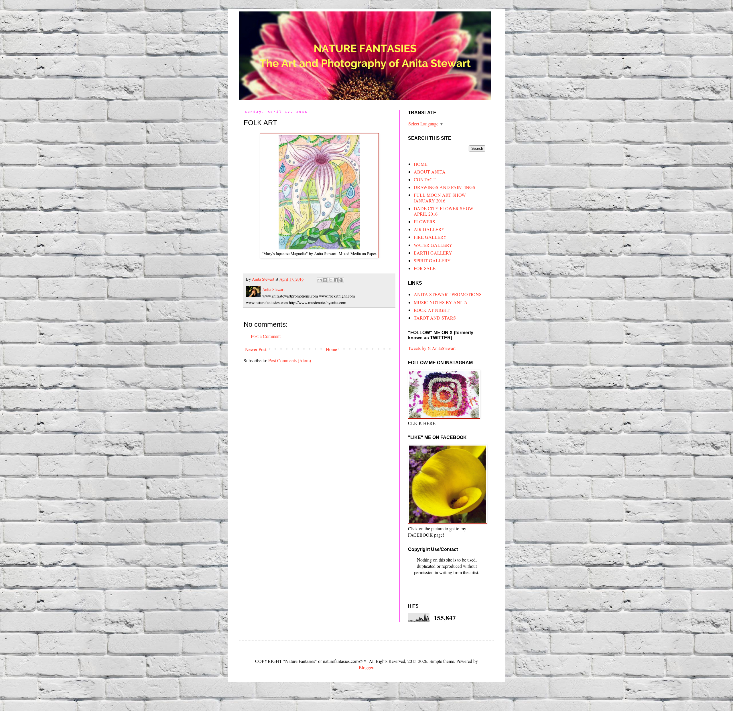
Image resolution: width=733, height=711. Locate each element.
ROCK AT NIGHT (432, 310)
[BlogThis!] (325, 280)
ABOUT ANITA (430, 172)
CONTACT (425, 179)
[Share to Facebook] (336, 280)
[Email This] (319, 280)
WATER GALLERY (433, 245)
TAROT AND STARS (435, 318)
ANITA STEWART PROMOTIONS (448, 294)
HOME (420, 164)
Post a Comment (266, 336)
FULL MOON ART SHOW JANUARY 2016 (440, 197)
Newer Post (255, 349)
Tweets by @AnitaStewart (432, 348)
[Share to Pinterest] (341, 280)
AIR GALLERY (429, 229)
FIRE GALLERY (430, 237)
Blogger (366, 667)
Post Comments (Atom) (289, 360)
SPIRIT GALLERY (432, 260)
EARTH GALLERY (433, 253)
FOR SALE (425, 268)
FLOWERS (424, 221)
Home (331, 349)
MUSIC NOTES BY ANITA (441, 302)
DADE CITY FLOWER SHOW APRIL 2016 (443, 211)
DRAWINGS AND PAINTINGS (444, 187)
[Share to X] (330, 280)
